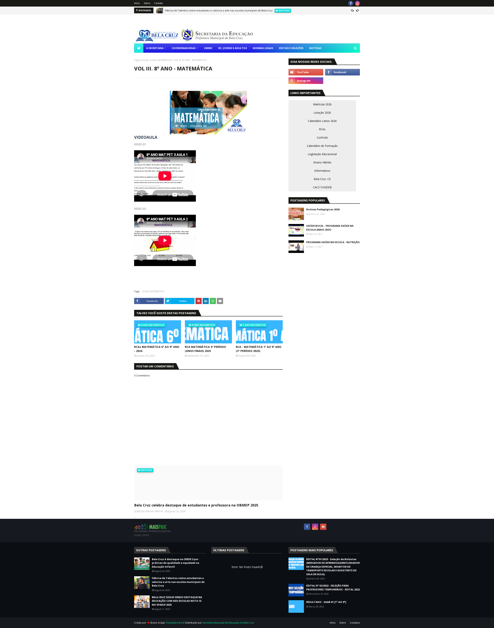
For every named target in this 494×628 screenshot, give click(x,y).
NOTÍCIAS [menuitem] (315, 48)
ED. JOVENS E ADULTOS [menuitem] (232, 48)
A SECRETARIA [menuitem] (154, 48)
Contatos (355, 622)
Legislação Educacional (322, 154)
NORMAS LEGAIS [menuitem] (263, 48)
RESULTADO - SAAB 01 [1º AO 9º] (326, 602)
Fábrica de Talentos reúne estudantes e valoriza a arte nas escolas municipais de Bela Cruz (219, 10)
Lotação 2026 (322, 112)
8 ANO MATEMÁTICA (161, 60)
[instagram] (357, 3)
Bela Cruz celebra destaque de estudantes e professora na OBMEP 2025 (196, 505)
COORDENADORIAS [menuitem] (184, 48)
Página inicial (141, 60)
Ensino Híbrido (322, 162)
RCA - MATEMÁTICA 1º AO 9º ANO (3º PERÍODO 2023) (258, 349)
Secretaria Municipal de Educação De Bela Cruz (228, 622)
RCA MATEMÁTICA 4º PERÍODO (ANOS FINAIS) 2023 (205, 349)
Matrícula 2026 (322, 104)
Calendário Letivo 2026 (322, 121)
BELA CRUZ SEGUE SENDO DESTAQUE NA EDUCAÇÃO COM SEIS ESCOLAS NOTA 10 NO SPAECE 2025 (177, 600)
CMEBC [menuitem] (208, 48)
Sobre (147, 3)
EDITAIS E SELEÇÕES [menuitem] (291, 48)
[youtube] (305, 72)
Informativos (322, 170)
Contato (158, 3)
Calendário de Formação (322, 146)
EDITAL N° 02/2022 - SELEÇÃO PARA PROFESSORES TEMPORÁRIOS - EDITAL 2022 (333, 587)
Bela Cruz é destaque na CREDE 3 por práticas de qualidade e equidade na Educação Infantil (175, 562)
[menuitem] (138, 48)
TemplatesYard (174, 622)
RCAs (322, 129)
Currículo (322, 137)
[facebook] (350, 3)
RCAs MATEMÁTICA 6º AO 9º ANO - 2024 (156, 349)
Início (137, 3)
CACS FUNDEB (322, 187)
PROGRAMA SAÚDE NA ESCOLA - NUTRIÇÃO (333, 242)
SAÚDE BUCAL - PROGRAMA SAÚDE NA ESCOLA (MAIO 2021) (330, 227)
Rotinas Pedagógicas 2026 (322, 209)
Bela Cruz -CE (322, 179)
